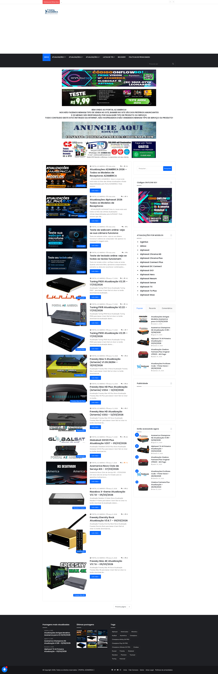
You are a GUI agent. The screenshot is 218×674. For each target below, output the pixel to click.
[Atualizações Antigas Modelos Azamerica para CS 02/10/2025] (143, 319)
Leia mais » (95, 190)
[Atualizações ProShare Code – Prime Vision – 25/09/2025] (143, 366)
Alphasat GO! (147, 270)
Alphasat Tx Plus (148, 290)
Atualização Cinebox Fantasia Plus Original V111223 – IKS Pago (160, 351)
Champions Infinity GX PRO (120, 639)
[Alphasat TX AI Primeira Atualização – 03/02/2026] (143, 341)
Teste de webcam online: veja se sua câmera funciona (107, 231)
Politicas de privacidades (139, 57)
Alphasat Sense (148, 282)
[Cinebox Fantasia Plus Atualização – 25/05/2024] (143, 487)
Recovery (122, 57)
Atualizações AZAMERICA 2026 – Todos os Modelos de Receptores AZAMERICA (108, 172)
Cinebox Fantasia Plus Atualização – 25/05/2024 (160, 484)
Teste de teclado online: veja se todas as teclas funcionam (82, 2)
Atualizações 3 (92, 57)
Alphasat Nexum (148, 278)
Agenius (144, 242)
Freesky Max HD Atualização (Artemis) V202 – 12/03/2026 (106, 413)
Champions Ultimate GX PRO (121, 647)
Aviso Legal (150, 670)
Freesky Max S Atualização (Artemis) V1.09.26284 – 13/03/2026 (105, 362)
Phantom (123, 655)
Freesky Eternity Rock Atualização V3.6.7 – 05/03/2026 (109, 519)
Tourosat (132, 655)
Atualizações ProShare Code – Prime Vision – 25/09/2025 (160, 365)
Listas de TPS (108, 57)
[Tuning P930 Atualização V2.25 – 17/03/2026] (81, 645)
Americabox (124, 632)
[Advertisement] (109, 37)
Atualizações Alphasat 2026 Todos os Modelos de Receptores (106, 203)
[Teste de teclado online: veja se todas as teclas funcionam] (81, 639)
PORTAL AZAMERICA (86, 670)
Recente (152, 308)
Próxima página (120, 607)
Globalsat (131, 651)
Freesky (122, 651)
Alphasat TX (146, 286)
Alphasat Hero (147, 274)
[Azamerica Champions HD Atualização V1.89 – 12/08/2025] (143, 330)
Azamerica (123, 635)
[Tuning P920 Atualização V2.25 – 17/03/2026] (92, 639)
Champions (133, 635)
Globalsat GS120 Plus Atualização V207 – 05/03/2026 (108, 441)
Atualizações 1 (58, 57)
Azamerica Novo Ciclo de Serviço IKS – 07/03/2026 (104, 467)
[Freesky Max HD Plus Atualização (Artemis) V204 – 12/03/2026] (102, 644)
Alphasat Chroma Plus (151, 258)
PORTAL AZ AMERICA (98, 166)
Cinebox (136, 647)
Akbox (143, 246)
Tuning (114, 659)
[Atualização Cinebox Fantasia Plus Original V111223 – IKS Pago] (143, 354)
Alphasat (144, 250)
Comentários (167, 308)
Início (46, 57)
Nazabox (115, 655)
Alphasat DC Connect (151, 266)
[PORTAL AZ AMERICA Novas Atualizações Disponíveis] (51, 12)
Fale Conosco (133, 670)
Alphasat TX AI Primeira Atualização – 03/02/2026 (161, 340)
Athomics (134, 632)
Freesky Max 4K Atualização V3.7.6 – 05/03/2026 (106, 562)
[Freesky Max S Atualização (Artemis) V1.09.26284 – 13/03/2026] (92, 645)
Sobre (142, 670)
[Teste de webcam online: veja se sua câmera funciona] (102, 632)
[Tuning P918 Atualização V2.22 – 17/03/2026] (102, 639)
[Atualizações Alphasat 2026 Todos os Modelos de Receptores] (92, 632)
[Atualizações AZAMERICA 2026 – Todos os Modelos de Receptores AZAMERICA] (81, 632)
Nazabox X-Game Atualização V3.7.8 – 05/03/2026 (107, 493)
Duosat (114, 651)
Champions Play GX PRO (120, 643)
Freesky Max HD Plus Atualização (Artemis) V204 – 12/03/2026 (109, 388)
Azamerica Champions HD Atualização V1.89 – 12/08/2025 (160, 330)
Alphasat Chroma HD (150, 254)
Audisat (114, 635)
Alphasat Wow (147, 295)
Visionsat (122, 659)
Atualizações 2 (75, 57)
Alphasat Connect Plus (151, 262)
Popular (140, 308)
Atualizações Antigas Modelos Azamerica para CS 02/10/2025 (160, 319)
